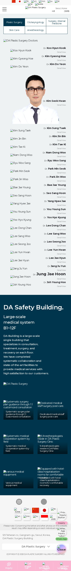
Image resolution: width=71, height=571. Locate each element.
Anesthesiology (35, 30)
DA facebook (27, 502)
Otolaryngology (35, 22)
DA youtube (36, 502)
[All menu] (4, 10)
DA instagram (19, 502)
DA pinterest (44, 502)
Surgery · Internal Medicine (56, 22)
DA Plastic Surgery (33, 546)
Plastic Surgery (14, 22)
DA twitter (52, 502)
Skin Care (14, 30)
